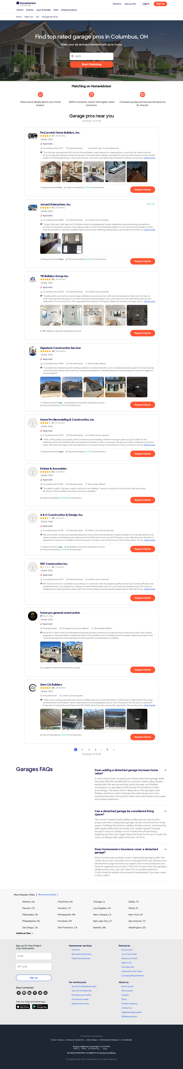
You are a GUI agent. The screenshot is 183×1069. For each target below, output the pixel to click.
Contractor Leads (80, 999)
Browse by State (47, 894)
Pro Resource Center (81, 995)
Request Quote (143, 189)
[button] (50, 171)
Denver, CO (28, 908)
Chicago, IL (99, 901)
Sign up (34, 977)
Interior (19, 10)
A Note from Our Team (132, 971)
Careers (125, 995)
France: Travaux (57, 1040)
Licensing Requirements (133, 975)
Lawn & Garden (43, 10)
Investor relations (130, 1003)
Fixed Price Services (81, 958)
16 (107, 749)
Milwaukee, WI (30, 914)
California (84, 1047)
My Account (127, 950)
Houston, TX (64, 908)
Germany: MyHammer (75, 1040)
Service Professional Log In (84, 986)
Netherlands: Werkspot (109, 1040)
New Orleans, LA (102, 914)
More (56, 10)
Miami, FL (133, 908)
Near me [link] (29, 17)
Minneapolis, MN (66, 914)
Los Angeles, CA (102, 908)
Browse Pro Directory (82, 954)
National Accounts (80, 1003)
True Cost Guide (129, 954)
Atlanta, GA (28, 901)
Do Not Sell (93, 1047)
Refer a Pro (127, 963)
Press (124, 999)
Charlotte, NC (65, 901)
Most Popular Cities (24, 894)
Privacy (76, 1047)
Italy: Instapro (92, 1040)
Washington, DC (137, 927)
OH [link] (37, 17)
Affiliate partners (129, 1016)
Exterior (30, 10)
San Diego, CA (30, 927)
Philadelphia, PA (31, 921)
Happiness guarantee (132, 1012)
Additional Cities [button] (23, 933)
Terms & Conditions (108, 1053)
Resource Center (129, 958)
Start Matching (91, 64)
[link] (91, 136)
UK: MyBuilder (126, 1040)
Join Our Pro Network (82, 991)
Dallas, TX (133, 901)
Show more (150, 158)
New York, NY (135, 914)
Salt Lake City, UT (102, 921)
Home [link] (19, 17)
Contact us (127, 1008)
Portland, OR (65, 921)
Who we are (127, 991)
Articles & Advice (69, 10)
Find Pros (76, 950)
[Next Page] (114, 749)
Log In (146, 3)
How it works (128, 986)
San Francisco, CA (67, 927)
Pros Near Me (128, 967)
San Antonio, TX (137, 921)
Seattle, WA (99, 927)
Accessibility (105, 1048)
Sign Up (160, 3)
